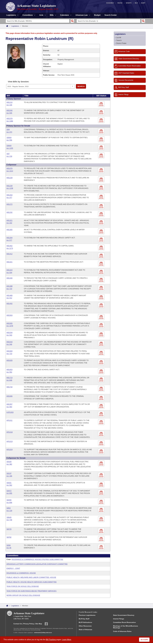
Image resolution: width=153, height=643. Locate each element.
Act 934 (9, 273)
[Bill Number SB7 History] (101, 155)
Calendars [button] (64, 15)
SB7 (8, 154)
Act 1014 (9, 171)
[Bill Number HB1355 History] (101, 231)
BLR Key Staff (84, 619)
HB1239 (9, 186)
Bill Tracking (51, 640)
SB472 (8, 491)
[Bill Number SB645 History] (101, 519)
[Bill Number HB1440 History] (101, 280)
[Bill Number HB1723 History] (101, 379)
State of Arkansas (85, 629)
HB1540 (9, 110)
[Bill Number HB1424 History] (101, 272)
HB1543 (9, 342)
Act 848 (9, 380)
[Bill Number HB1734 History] (101, 389)
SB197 (8, 473)
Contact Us (17, 623)
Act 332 (9, 223)
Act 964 (9, 407)
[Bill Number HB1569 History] (101, 353)
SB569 (8, 137)
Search (81, 86)
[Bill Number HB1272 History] (101, 206)
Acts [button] (41, 15)
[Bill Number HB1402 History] (101, 247)
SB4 (8, 129)
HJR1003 (9, 412)
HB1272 (9, 204)
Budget (97, 15)
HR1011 (9, 420)
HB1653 (9, 370)
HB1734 (9, 387)
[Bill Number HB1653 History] (101, 371)
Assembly (110, 3)
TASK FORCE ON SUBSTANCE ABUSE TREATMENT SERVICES (31, 591)
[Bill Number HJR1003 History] (101, 414)
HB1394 (9, 238)
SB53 (8, 508)
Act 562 (9, 485)
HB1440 (9, 278)
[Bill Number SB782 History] (101, 539)
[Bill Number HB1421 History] (101, 264)
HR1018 (9, 432)
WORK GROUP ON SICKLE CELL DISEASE (23, 595)
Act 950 (9, 372)
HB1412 (9, 254)
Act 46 (8, 548)
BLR (136, 3)
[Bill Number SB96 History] (101, 547)
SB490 (8, 500)
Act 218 (9, 156)
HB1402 (9, 246)
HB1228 (9, 178)
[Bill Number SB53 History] (101, 510)
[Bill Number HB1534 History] (101, 334)
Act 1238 (9, 188)
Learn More (66, 640)
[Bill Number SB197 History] (101, 475)
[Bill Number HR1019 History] (101, 443)
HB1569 (9, 351)
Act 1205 (9, 148)
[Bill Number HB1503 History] (101, 317)
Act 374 (9, 132)
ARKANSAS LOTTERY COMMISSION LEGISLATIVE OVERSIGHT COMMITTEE (37, 564)
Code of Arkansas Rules (122, 631)
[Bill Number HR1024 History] (101, 451)
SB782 (8, 537)
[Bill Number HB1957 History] (101, 406)
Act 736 (9, 520)
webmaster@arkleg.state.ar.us (43, 632)
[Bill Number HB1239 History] (101, 188)
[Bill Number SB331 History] (101, 484)
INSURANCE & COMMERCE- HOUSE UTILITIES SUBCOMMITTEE (37, 559)
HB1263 (9, 195)
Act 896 (9, 503)
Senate (129, 3)
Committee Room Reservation (124, 622)
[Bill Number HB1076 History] (101, 170)
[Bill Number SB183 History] (101, 463)
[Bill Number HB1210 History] (101, 104)
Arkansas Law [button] (81, 15)
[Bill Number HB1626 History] (101, 362)
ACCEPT (144, 640)
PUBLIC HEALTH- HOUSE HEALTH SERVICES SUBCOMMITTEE (31, 582)
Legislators (15, 26)
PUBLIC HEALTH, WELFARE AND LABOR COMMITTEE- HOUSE (31, 577)
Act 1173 (9, 248)
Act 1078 (9, 326)
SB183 (8, 462)
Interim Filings (118, 619)
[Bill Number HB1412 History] (101, 256)
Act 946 (9, 344)
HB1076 (9, 168)
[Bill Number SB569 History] (101, 139)
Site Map (38, 623)
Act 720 (9, 289)
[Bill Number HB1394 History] (101, 239)
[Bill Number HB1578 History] (101, 120)
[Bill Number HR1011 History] (101, 422)
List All (118, 37)
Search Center (111, 15)
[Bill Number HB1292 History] (101, 214)
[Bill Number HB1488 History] (101, 288)
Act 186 (9, 476)
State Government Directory (123, 615)
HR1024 (9, 449)
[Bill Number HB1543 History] (101, 344)
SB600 (8, 146)
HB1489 (9, 295)
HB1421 (9, 262)
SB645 (8, 517)
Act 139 (9, 511)
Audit (143, 3)
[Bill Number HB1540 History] (101, 112)
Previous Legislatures (87, 615)
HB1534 (9, 332)
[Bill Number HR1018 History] (101, 434)
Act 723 (9, 354)
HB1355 (9, 230)
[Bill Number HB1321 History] (101, 222)
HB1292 (9, 212)
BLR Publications (85, 622)
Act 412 (9, 298)
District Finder (121, 43)
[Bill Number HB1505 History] (101, 325)
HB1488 (9, 286)
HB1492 (9, 303)
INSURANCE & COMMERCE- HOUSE (21, 573)
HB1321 (9, 220)
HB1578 (9, 118)
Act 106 (9, 105)
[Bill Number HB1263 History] (101, 197)
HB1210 (9, 102)
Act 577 (9, 240)
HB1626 (9, 360)
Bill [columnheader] (8, 96)
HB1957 (9, 404)
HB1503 (9, 315)
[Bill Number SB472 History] (101, 493)
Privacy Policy (28, 623)
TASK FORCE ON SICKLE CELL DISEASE (22, 586)
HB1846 (9, 396)
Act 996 (9, 140)
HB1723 (9, 378)
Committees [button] (28, 15)
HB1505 (9, 323)
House (120, 3)
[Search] (72, 21)
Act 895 (9, 493)
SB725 (8, 529)
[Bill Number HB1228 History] (101, 179)
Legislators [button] (11, 15)
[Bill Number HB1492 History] (101, 305)
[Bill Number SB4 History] (101, 131)
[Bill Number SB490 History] (101, 502)
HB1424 (9, 270)
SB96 (8, 545)
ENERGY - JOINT (13, 568)
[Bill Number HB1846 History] (101, 398)
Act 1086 (9, 121)
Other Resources (85, 626)
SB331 (8, 483)
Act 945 (9, 113)
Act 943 (9, 335)
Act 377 (9, 197)
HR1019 (9, 441)
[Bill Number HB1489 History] (101, 297)
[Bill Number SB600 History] (101, 147)
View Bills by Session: (18, 82)
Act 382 (9, 464)
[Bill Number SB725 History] (101, 531)
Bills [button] (52, 15)
